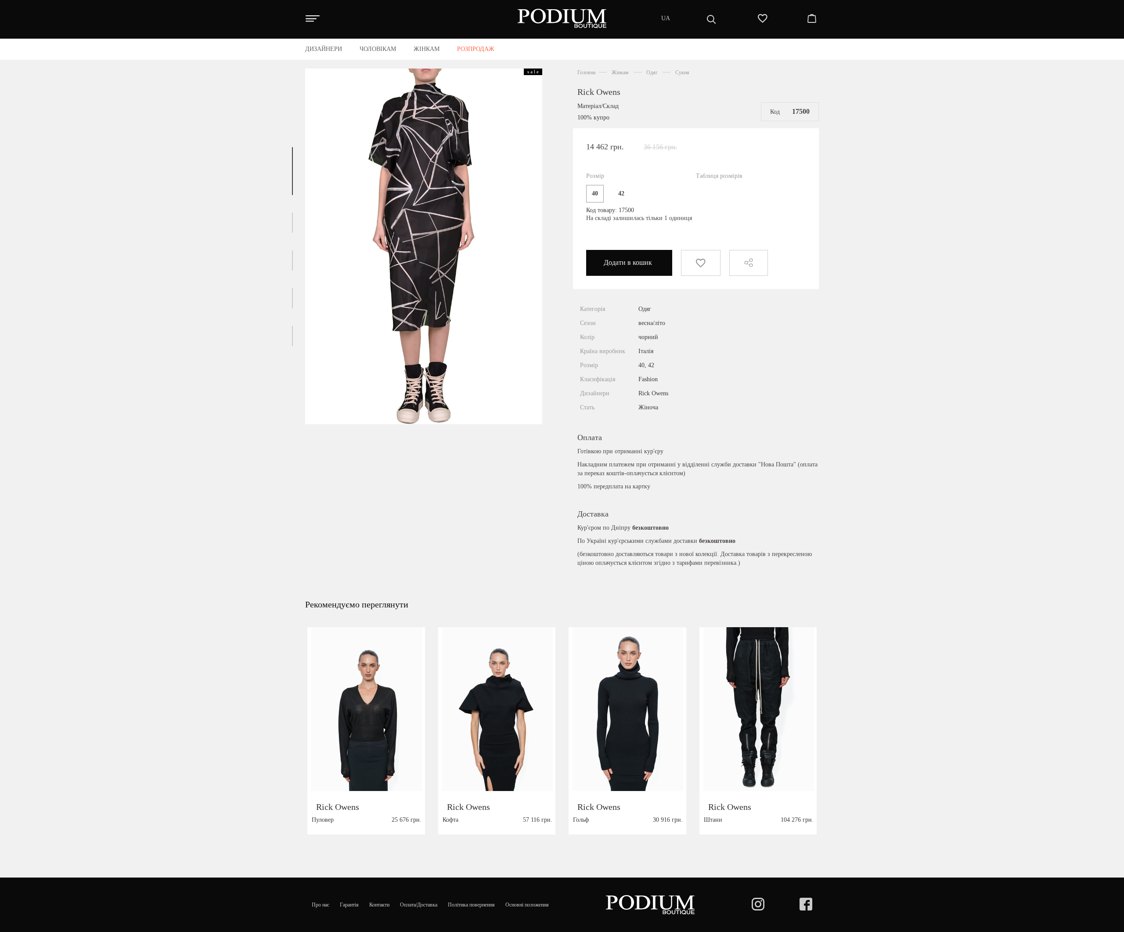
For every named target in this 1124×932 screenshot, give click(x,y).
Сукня (682, 72)
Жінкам (620, 72)
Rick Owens (598, 92)
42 (621, 193)
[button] (292, 171)
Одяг (652, 72)
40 (595, 193)
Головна (586, 72)
